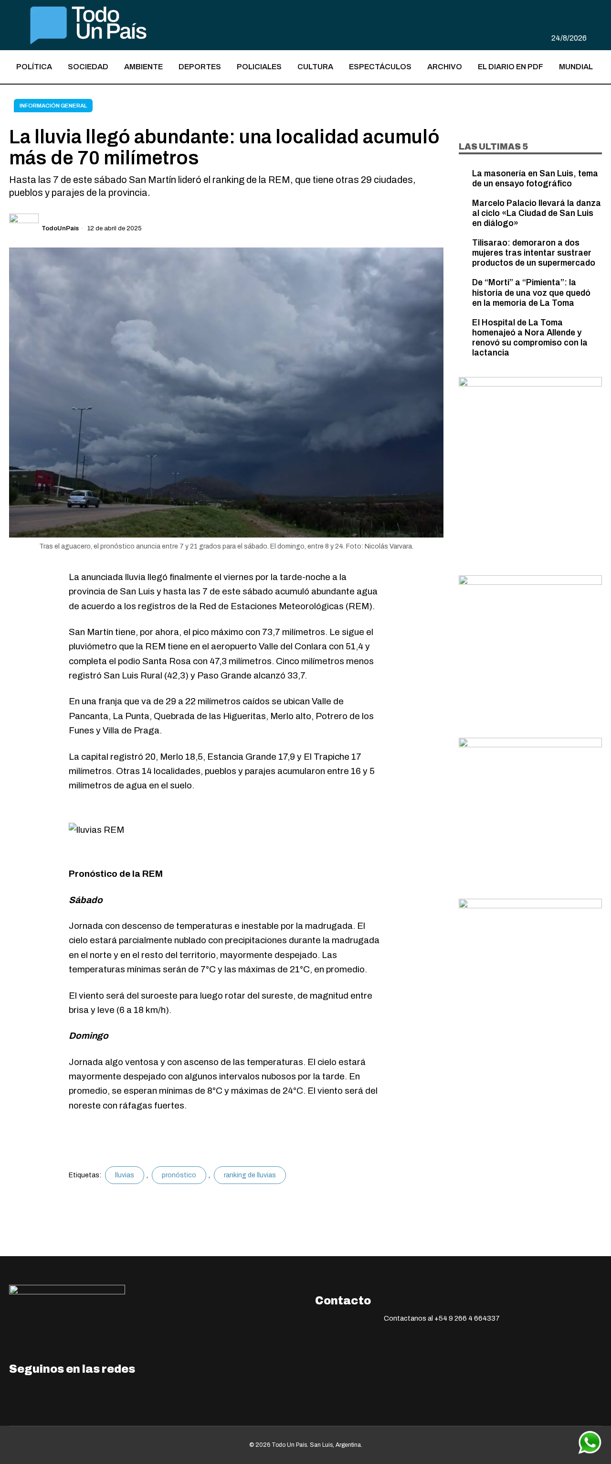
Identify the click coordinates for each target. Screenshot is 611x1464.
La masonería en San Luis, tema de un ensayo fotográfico (535, 178)
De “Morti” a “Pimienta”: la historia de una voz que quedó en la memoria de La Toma (531, 292)
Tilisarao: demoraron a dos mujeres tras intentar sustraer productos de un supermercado (533, 253)
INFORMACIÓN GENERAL (53, 105)
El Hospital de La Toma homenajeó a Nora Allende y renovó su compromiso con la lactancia (530, 337)
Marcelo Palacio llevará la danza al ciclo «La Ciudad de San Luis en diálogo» (536, 213)
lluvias (124, 1175)
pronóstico (179, 1175)
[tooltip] (581, 9)
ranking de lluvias (250, 1175)
